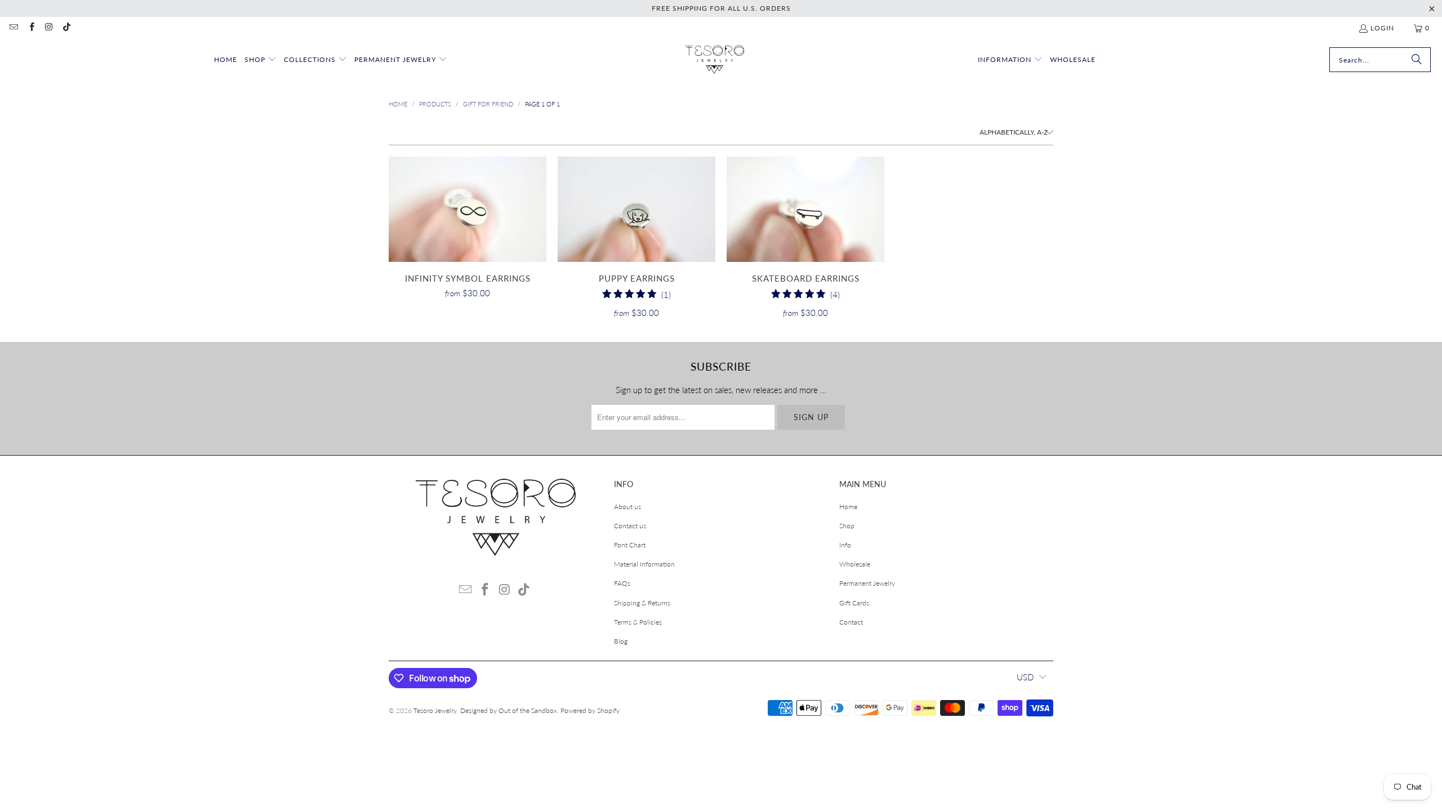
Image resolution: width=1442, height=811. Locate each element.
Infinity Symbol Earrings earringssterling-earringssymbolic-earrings (467, 209)
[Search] (1417, 59)
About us (627, 506)
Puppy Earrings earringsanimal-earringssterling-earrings (636, 209)
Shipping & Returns (642, 603)
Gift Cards (854, 603)
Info (845, 545)
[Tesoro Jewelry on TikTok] (66, 28)
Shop (846, 526)
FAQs (622, 583)
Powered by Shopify (590, 710)
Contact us (630, 526)
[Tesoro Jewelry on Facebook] (30, 28)
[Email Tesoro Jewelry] (13, 28)
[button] (260, 60)
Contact (851, 622)
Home (848, 506)
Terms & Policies (638, 622)
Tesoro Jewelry (435, 710)
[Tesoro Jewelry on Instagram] (49, 28)
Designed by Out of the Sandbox (508, 710)
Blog (620, 641)
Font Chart (630, 545)
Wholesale (854, 564)
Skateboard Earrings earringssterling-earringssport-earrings (805, 209)
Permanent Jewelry (867, 583)
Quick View (467, 234)
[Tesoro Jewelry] (714, 60)
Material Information (644, 564)
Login (1382, 28)
